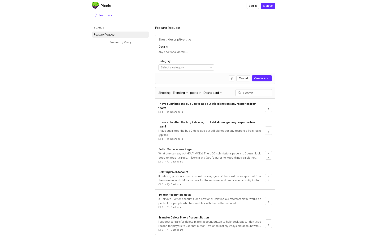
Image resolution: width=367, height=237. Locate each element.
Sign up (268, 5)
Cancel (243, 78)
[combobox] (186, 67)
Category (164, 61)
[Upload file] (232, 78)
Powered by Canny (120, 42)
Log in (253, 5)
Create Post (262, 78)
